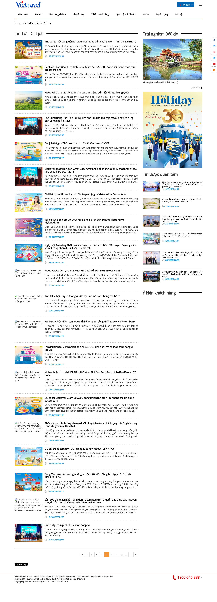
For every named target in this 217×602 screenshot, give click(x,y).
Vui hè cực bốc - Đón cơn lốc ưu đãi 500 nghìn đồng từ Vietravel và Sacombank (90, 321)
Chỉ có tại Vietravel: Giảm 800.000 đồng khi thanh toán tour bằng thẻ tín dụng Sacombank (89, 399)
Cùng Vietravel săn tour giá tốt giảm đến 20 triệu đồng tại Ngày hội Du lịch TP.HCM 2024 (88, 475)
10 (117, 555)
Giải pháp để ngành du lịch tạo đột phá (67, 525)
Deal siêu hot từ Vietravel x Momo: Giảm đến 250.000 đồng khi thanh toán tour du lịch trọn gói (90, 68)
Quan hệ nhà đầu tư (126, 14)
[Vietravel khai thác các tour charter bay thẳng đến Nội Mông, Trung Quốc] (28, 100)
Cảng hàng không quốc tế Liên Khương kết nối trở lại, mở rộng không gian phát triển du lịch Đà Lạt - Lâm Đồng (182, 184)
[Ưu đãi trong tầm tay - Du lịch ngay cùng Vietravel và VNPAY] (28, 456)
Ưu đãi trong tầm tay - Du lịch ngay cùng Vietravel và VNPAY (79, 448)
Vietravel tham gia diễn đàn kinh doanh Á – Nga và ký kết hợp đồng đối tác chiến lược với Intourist (182, 274)
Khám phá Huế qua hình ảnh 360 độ (160, 82)
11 (122, 555)
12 (126, 555)
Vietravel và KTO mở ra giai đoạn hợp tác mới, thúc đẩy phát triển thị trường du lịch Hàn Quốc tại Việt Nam (182, 219)
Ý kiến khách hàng (100, 14)
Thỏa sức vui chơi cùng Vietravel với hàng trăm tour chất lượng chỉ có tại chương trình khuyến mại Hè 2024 (91, 425)
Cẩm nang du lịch (57, 14)
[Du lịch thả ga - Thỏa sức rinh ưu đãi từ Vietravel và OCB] (28, 151)
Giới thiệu (23, 14)
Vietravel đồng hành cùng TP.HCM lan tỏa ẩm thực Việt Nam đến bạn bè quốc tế (182, 200)
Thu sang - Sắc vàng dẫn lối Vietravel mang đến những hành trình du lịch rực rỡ (90, 41)
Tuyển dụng (162, 14)
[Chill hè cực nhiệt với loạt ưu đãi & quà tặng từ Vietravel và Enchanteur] (28, 202)
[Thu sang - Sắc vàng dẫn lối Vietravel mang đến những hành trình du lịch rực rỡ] (28, 49)
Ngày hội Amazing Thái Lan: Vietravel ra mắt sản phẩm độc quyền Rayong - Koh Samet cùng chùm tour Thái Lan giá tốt (91, 246)
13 (131, 555)
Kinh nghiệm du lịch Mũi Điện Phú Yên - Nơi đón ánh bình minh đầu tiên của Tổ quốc (90, 374)
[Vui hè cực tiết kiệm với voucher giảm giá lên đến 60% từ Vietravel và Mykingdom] (28, 227)
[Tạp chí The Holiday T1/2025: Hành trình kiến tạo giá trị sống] (172, 130)
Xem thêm (196, 88)
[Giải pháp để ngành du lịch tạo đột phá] (28, 533)
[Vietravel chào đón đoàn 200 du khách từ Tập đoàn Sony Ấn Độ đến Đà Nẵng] (151, 239)
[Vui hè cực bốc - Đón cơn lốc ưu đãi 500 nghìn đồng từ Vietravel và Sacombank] (28, 329)
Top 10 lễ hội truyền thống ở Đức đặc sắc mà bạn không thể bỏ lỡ (82, 296)
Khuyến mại (78, 14)
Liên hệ (178, 14)
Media (146, 14)
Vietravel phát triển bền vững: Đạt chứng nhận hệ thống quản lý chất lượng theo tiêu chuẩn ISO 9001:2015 (91, 170)
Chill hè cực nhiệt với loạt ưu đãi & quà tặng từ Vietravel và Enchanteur (85, 194)
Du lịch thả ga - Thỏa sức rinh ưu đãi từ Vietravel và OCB (77, 143)
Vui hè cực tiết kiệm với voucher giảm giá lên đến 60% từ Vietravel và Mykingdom (84, 221)
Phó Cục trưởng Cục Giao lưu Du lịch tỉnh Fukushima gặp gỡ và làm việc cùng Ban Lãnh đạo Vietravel (89, 119)
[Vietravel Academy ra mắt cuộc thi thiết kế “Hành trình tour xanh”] (28, 278)
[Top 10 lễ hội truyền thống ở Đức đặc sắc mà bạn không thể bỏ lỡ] (28, 304)
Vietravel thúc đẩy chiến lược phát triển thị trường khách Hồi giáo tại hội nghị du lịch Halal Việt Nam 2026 (182, 255)
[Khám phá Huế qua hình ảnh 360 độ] (171, 62)
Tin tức (38, 14)
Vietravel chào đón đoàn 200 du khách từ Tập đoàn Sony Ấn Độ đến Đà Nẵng (182, 235)
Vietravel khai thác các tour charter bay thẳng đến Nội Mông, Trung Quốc (87, 92)
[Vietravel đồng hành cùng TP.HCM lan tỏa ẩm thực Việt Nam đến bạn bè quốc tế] (151, 203)
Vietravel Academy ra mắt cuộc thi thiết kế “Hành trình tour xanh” (83, 270)
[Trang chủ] (28, 5)
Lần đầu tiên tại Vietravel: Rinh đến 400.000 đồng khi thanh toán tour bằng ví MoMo (89, 348)
